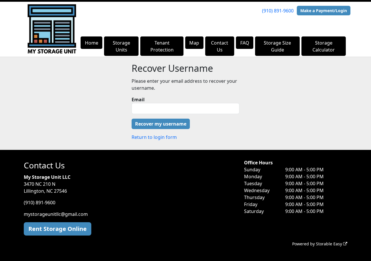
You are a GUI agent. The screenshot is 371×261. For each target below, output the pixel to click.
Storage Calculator (323, 46)
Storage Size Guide (277, 46)
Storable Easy (329, 244)
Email (138, 99)
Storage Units (121, 46)
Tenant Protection (162, 46)
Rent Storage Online (57, 229)
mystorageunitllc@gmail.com (56, 214)
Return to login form (154, 137)
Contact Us (219, 46)
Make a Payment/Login (323, 10)
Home (91, 43)
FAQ (244, 43)
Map (194, 43)
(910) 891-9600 (278, 11)
